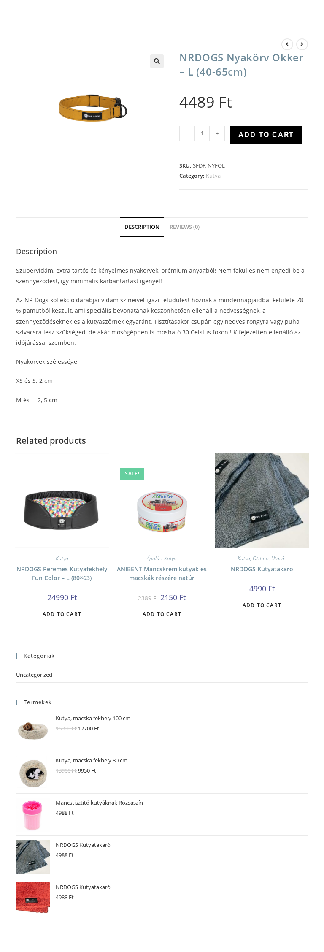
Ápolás (154, 558)
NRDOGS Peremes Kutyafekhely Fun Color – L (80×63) (62, 573)
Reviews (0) (185, 227)
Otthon (261, 558)
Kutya (213, 175)
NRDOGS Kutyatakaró (262, 569)
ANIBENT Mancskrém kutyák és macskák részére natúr (162, 573)
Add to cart (266, 134)
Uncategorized (34, 674)
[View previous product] (287, 44)
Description (141, 227)
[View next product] (302, 44)
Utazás (278, 558)
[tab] (142, 227)
